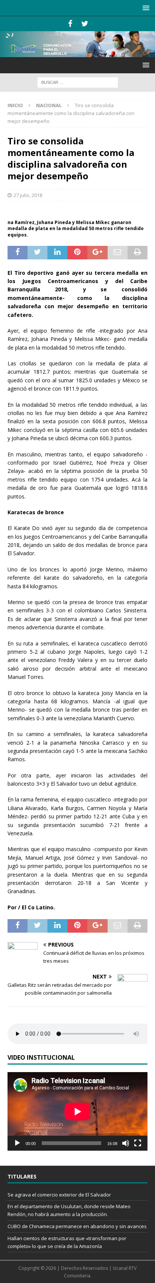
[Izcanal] (77, 52)
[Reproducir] (17, 1143)
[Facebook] (70, 23)
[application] (77, 1111)
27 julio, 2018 (28, 195)
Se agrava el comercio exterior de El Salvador (59, 1194)
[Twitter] (84, 23)
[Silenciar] (125, 1143)
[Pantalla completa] (137, 1143)
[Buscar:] (77, 81)
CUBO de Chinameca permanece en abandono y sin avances (77, 1226)
